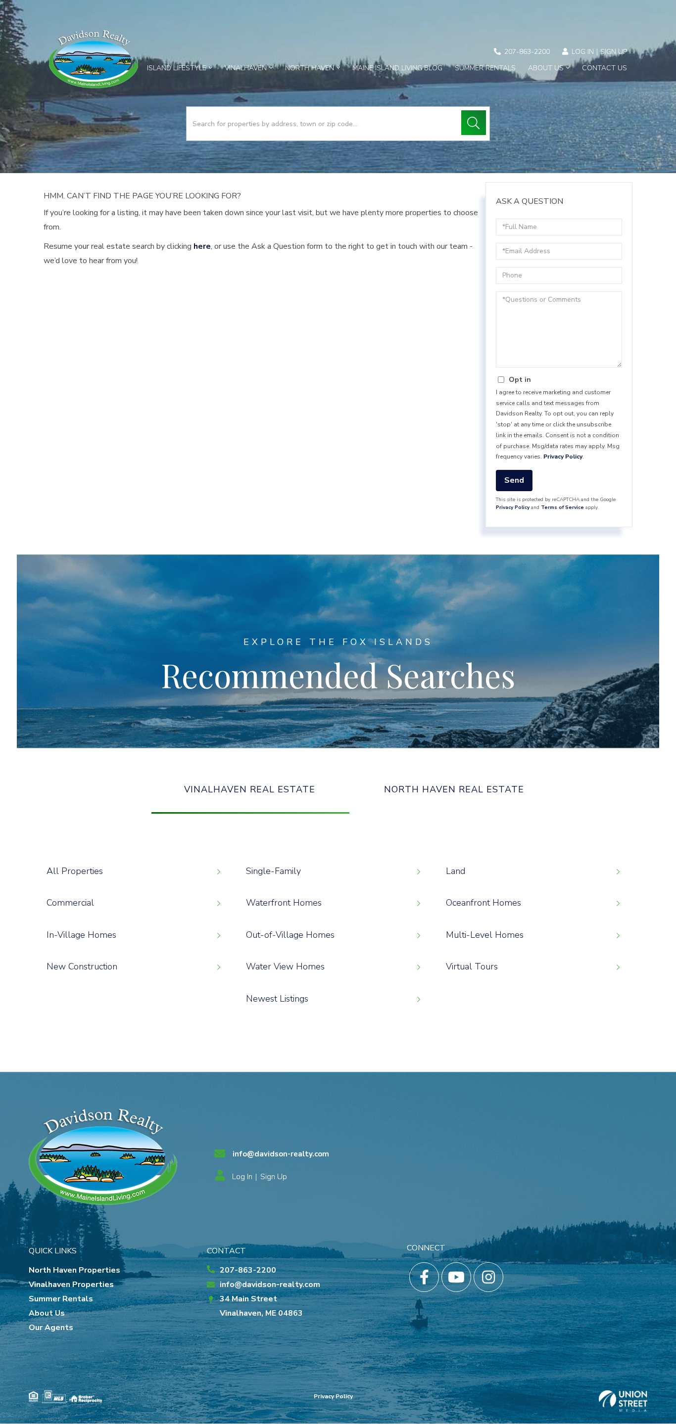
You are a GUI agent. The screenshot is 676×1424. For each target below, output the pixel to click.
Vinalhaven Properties (71, 1284)
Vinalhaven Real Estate (249, 789)
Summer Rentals (61, 1298)
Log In (583, 51)
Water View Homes (285, 966)
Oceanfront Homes (483, 903)
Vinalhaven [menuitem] (246, 68)
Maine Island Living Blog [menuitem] (397, 68)
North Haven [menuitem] (309, 68)
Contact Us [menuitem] (604, 68)
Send (514, 480)
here (202, 246)
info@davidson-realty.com (281, 1154)
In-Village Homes (81, 935)
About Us (47, 1313)
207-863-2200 (527, 51)
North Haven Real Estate (454, 789)
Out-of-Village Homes (290, 935)
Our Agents (51, 1327)
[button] (473, 122)
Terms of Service (562, 507)
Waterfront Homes (284, 903)
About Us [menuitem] (546, 68)
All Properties (75, 871)
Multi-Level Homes (485, 935)
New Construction (82, 966)
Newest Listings (277, 999)
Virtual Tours (472, 966)
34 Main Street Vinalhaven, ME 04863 (261, 1306)
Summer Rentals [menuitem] (485, 68)
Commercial (70, 903)
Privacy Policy (562, 456)
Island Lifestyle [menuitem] (176, 68)
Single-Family (273, 871)
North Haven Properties (74, 1270)
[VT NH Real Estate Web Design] (623, 1401)
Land (455, 871)
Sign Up (613, 51)
